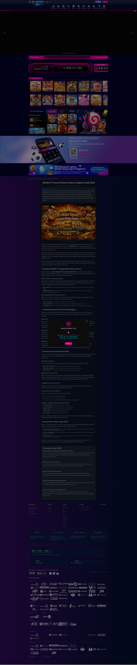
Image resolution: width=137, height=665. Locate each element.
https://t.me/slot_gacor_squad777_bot (72, 335)
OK (68, 343)
